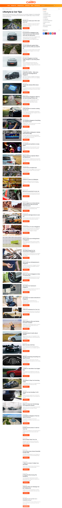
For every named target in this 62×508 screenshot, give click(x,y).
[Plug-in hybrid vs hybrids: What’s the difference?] (12, 159)
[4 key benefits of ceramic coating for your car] (12, 112)
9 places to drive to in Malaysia (30, 179)
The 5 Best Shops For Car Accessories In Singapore (29, 251)
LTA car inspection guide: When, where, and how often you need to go (31, 47)
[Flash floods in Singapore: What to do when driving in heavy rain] (12, 100)
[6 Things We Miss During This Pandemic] (12, 478)
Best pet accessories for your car (31, 191)
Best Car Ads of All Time (29, 345)
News (32, 5)
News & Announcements (47, 25)
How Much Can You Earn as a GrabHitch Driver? (30, 499)
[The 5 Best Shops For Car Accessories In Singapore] (12, 254)
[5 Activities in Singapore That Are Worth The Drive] (12, 419)
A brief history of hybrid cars (30, 167)
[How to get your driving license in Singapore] (12, 265)
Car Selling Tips (45, 19)
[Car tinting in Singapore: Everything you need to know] (12, 124)
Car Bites (44, 11)
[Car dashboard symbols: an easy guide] (12, 147)
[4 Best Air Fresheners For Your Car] (12, 313)
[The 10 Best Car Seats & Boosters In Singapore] (12, 301)
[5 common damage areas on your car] (12, 218)
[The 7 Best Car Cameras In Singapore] (12, 289)
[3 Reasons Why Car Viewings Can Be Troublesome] (12, 490)
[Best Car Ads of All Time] (12, 348)
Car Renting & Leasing (46, 16)
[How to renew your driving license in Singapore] (12, 242)
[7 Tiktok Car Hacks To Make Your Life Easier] (12, 466)
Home (8, 5)
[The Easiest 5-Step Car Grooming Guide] (12, 384)
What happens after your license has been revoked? (31, 322)
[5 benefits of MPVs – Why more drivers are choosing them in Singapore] (12, 75)
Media (44, 23)
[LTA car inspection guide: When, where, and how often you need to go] (12, 48)
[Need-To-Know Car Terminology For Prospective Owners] (12, 407)
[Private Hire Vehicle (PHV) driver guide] (12, 88)
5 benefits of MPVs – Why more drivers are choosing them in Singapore (30, 73)
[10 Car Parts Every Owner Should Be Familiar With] (12, 454)
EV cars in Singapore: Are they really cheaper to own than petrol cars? (31, 59)
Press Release (45, 26)
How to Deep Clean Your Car (30, 439)
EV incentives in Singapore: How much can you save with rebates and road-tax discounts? (31, 34)
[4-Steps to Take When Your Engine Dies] (12, 372)
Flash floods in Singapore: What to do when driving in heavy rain (31, 97)
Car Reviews (45, 17)
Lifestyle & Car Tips (46, 22)
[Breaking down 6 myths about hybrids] (12, 336)
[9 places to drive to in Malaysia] (12, 183)
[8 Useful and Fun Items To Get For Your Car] (12, 431)
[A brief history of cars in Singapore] (12, 230)
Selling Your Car (20, 5)
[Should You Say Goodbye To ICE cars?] (12, 395)
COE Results (27, 5)
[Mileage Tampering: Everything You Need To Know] (12, 360)
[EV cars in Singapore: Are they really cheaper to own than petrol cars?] (12, 61)
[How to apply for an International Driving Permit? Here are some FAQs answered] (12, 206)
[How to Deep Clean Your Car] (12, 443)
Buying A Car (13, 5)
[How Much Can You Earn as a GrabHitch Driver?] (12, 502)
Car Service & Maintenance (47, 20)
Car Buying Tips (45, 13)
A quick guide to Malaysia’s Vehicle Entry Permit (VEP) (31, 133)
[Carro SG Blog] (31, 2)
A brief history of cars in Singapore (31, 226)
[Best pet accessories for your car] (12, 194)
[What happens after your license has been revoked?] (12, 324)
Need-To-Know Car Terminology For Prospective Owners (31, 404)
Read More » (26, 28)
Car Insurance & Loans (47, 14)
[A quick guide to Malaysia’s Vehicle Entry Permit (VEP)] (12, 135)
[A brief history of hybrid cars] (12, 171)
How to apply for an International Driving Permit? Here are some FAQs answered (31, 204)
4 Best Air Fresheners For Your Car (31, 309)
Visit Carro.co (37, 5)
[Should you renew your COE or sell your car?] (12, 24)
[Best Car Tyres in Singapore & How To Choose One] (12, 277)
